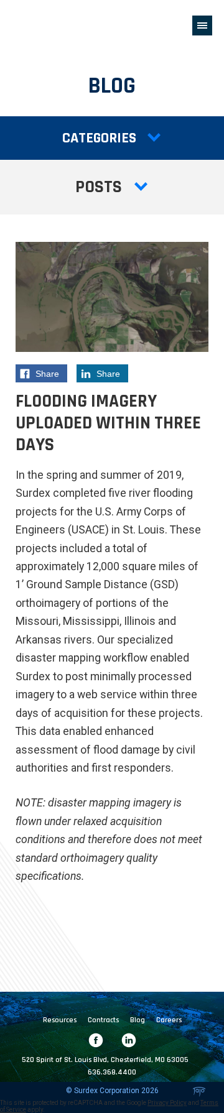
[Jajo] (199, 1092)
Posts (98, 187)
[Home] (47, 25)
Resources (60, 1020)
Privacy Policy (167, 1102)
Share (51, 375)
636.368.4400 (112, 1072)
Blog (137, 1020)
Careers (169, 1020)
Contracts (103, 1020)
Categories (99, 138)
